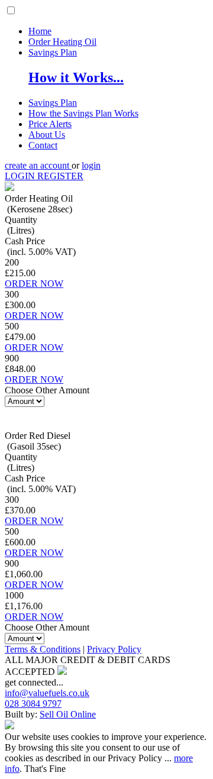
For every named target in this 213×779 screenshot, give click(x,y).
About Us (46, 135)
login (91, 165)
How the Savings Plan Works (83, 113)
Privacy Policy (114, 649)
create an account (38, 165)
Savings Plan (52, 52)
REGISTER (60, 176)
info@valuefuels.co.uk (47, 693)
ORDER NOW (34, 284)
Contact (42, 145)
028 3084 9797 (33, 704)
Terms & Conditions (42, 649)
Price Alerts (50, 124)
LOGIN (21, 176)
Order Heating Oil (62, 42)
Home (39, 31)
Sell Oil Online (68, 714)
